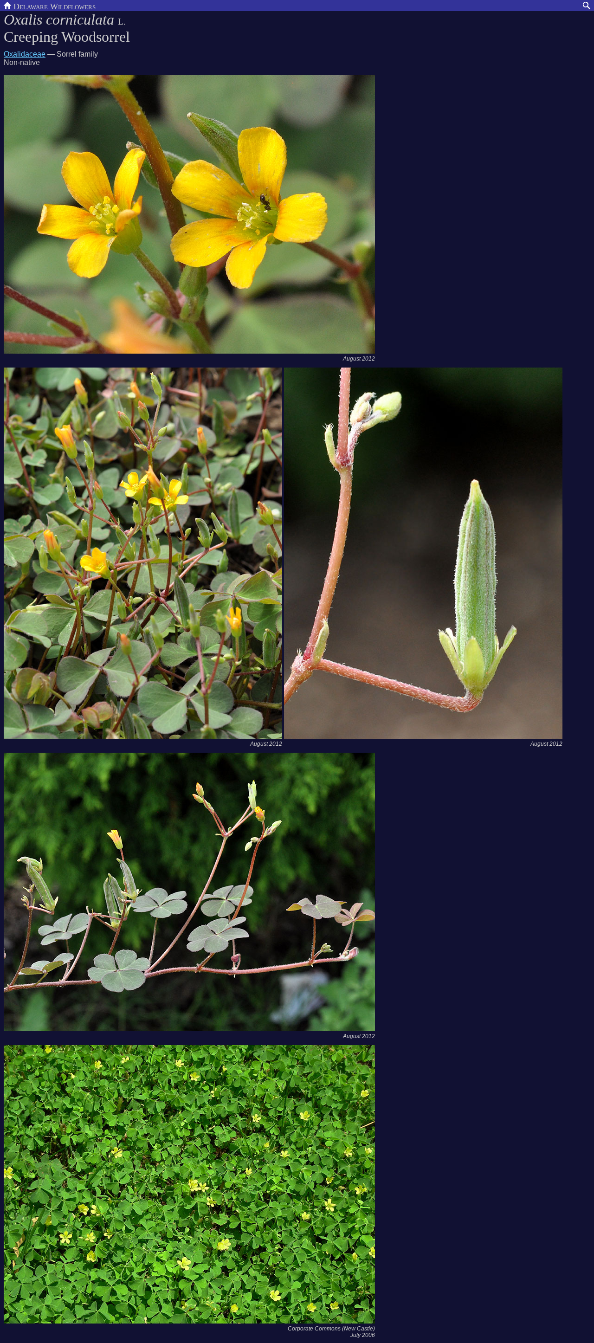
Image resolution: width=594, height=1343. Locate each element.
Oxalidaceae (24, 54)
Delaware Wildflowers (53, 5)
